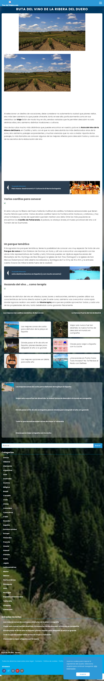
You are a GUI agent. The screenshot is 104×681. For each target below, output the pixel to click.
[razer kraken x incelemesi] (52, 675)
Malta (6, 571)
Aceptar (83, 674)
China (6, 504)
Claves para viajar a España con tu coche (21, 639)
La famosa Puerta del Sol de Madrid (86, 313)
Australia (7, 479)
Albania (6, 462)
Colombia (7, 508)
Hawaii (6, 550)
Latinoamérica (9, 567)
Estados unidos (10, 529)
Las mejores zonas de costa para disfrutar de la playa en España (31, 622)
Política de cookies (50, 661)
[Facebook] (4, 671)
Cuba (5, 516)
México (6, 576)
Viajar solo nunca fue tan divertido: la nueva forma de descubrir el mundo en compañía (41, 626)
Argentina (7, 470)
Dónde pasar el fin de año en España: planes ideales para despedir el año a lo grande (39, 630)
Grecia (6, 546)
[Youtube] (18, 671)
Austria (6, 483)
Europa (6, 533)
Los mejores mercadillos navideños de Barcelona (23, 313)
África (6, 457)
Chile (5, 500)
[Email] (22, 671)
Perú (5, 588)
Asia (5, 474)
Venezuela (7, 609)
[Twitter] (8, 671)
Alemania (7, 466)
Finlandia (7, 538)
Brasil (5, 491)
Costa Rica (8, 512)
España (6, 525)
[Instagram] (13, 671)
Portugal (7, 592)
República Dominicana (13, 597)
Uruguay (7, 605)
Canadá (7, 495)
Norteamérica (9, 580)
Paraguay (7, 584)
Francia (6, 542)
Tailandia (7, 601)
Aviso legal (30, 661)
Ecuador (7, 521)
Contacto (38, 661)
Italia (5, 559)
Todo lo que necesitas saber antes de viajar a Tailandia (27, 635)
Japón (6, 563)
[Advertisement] (19, 100)
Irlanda (6, 554)
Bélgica (6, 487)
